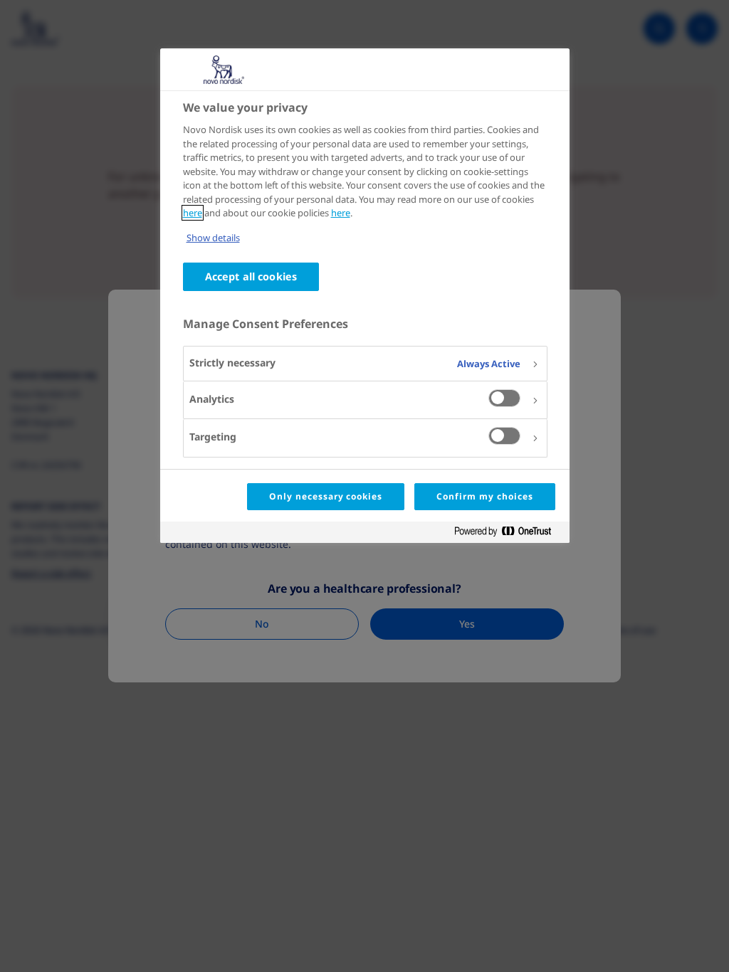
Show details (213, 237)
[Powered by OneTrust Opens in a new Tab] (508, 534)
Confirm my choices (484, 496)
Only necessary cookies (325, 496)
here (192, 212)
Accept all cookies (251, 276)
